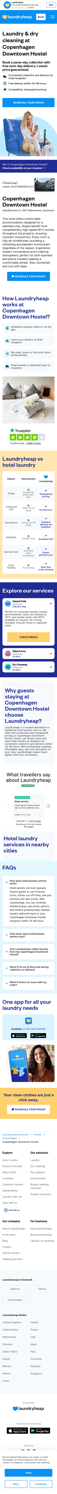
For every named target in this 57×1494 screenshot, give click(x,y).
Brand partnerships (41, 1234)
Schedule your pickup (28, 102)
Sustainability (10, 1190)
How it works (10, 1160)
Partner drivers (11, 1252)
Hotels (37, 1134)
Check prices (29, 637)
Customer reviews (12, 1184)
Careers (6, 1246)
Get (51, 5)
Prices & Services (12, 1166)
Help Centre (9, 1172)
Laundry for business (42, 1240)
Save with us (9, 1202)
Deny (16, 1484)
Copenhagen (9, 1138)
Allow (29, 1472)
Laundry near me (12, 1196)
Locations (8, 1178)
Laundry (35, 1160)
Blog (5, 1240)
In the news (9, 1234)
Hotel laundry (38, 1178)
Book (41, 16)
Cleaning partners (12, 1259)
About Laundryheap (13, 1228)
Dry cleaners (37, 1172)
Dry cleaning (37, 1166)
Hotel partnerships (41, 1228)
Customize (41, 1484)
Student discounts (40, 1194)
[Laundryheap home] (17, 17)
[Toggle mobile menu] (52, 17)
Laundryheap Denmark (15, 1134)
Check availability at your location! (22, 168)
